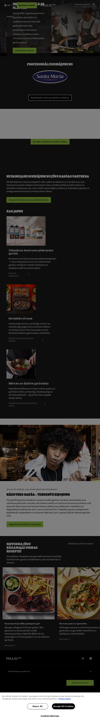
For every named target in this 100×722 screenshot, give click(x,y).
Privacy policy (64, 699)
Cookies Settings (50, 715)
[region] (50, 707)
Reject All (38, 706)
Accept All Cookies (63, 706)
